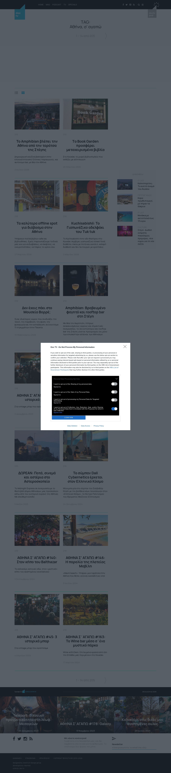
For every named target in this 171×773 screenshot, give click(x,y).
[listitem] (85, 379)
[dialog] (85, 386)
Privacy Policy (99, 426)
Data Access (85, 426)
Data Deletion (72, 426)
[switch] (114, 384)
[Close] (126, 347)
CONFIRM (68, 417)
